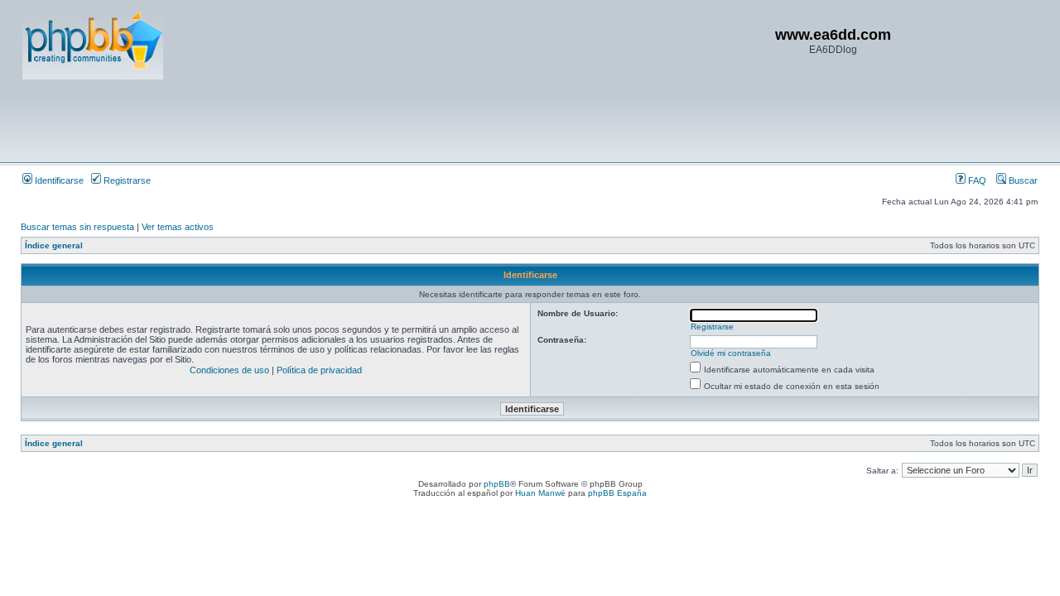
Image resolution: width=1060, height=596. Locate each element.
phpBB (497, 483)
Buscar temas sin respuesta (77, 227)
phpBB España (617, 492)
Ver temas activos (178, 227)
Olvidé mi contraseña (731, 353)
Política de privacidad (319, 370)
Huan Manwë (540, 492)
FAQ (976, 180)
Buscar (1022, 180)
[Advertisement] (323, 120)
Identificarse (58, 180)
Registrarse (126, 180)
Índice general (54, 245)
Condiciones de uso (229, 370)
